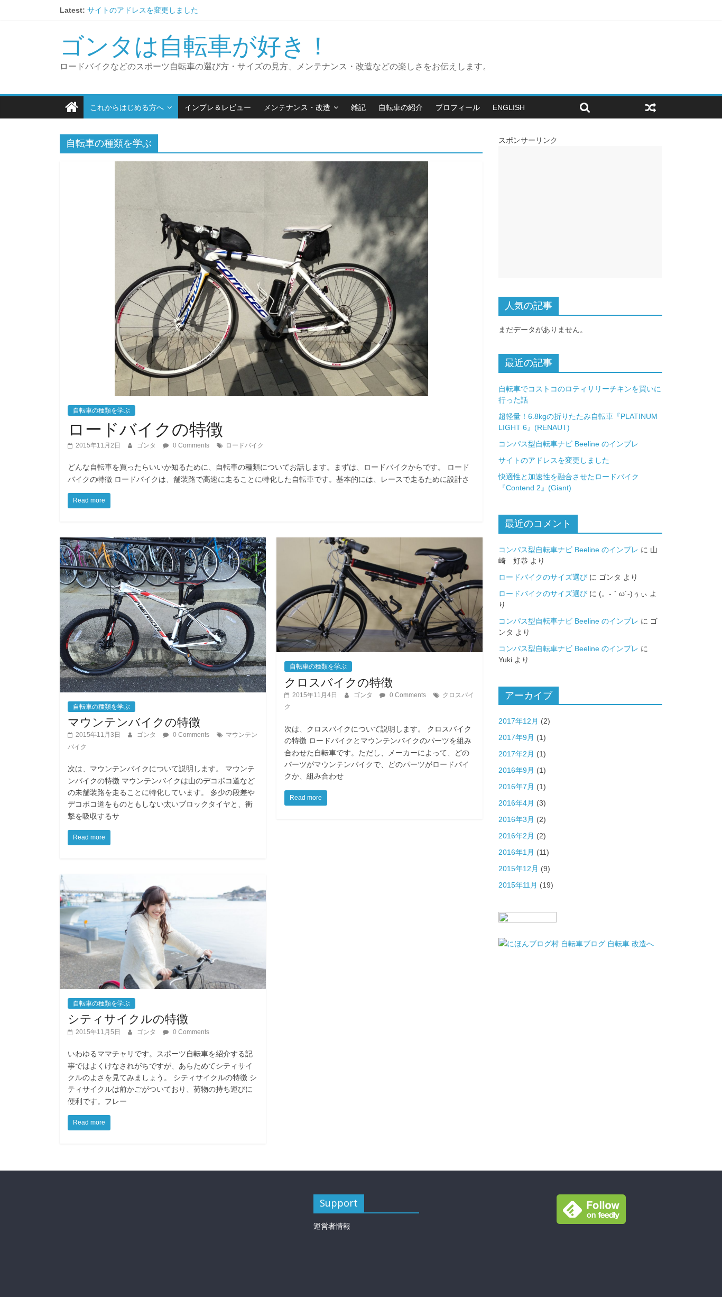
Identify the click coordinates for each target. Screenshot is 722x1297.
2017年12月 (518, 721)
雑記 (358, 107)
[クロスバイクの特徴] (379, 543)
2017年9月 (516, 737)
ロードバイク (245, 445)
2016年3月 (516, 819)
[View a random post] (650, 107)
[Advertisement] (580, 212)
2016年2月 (516, 836)
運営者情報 (331, 1226)
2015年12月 (518, 868)
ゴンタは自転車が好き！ (195, 45)
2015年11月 (518, 885)
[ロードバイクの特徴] (271, 167)
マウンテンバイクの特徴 (134, 721)
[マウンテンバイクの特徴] (163, 543)
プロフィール (458, 107)
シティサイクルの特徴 (128, 1018)
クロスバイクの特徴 (338, 682)
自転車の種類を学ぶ (101, 410)
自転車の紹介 (400, 107)
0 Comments (190, 445)
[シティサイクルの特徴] (163, 880)
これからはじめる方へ (127, 107)
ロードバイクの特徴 (145, 428)
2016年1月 (516, 852)
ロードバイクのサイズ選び (542, 577)
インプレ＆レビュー (217, 107)
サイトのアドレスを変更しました (142, 10)
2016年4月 (516, 803)
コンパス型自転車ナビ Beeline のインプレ (568, 444)
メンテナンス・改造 (297, 107)
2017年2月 (516, 754)
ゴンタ (147, 445)
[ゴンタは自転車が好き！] (72, 107)
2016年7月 (516, 786)
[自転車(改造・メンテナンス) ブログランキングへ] (527, 918)
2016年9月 (516, 770)
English (509, 107)
